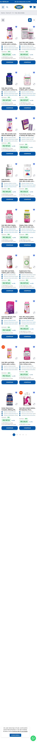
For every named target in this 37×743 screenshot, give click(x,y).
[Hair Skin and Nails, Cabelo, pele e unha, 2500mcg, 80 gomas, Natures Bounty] (10, 262)
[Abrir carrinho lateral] (34, 7)
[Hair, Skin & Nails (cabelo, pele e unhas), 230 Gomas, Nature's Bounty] (10, 33)
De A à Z (8, 13)
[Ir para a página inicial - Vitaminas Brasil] (19, 7)
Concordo (15, 735)
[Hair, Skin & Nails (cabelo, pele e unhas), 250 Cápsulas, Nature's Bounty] (27, 79)
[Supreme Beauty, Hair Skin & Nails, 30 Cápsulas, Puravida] (10, 308)
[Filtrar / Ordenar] (3, 20)
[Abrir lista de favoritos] (31, 7)
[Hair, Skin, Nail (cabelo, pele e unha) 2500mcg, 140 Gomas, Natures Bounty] (27, 308)
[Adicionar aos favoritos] (16, 26)
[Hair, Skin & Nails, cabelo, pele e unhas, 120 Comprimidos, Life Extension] (10, 79)
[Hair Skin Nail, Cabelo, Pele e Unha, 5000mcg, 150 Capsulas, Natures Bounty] (27, 33)
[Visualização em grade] (30, 20)
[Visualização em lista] (34, 20)
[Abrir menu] (3, 7)
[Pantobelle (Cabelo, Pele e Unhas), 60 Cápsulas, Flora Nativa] (27, 125)
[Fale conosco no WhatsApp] (33, 738)
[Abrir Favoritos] (31, 7)
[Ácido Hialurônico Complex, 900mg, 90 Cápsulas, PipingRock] (10, 399)
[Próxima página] (26, 434)
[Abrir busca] (7, 7)
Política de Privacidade (19, 731)
